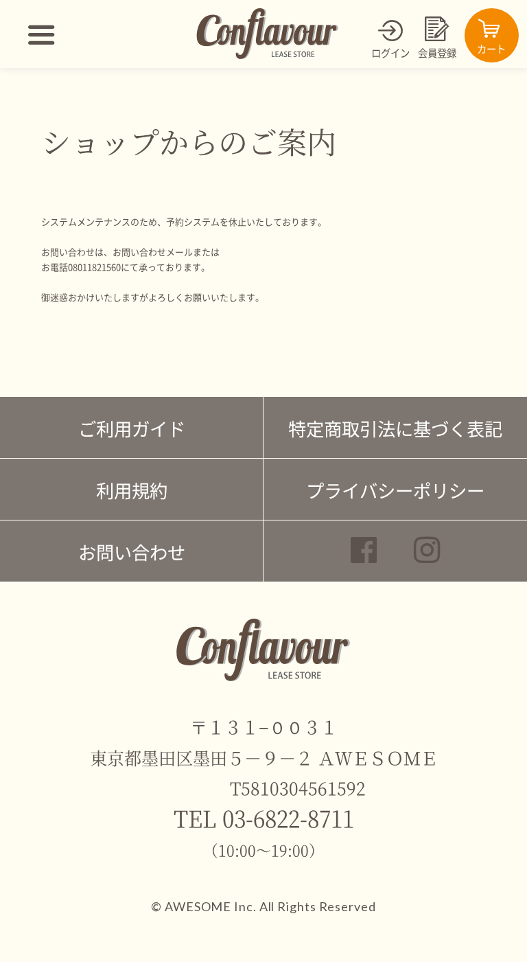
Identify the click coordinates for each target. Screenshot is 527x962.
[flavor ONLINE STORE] (263, 678)
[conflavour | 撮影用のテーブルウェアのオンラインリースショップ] (267, 56)
